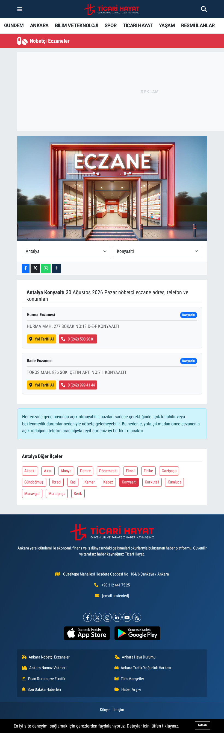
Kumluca (174, 482)
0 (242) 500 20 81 (81, 339)
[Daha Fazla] (56, 268)
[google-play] (137, 633)
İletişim (118, 709)
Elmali (130, 470)
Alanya (66, 470)
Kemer (89, 482)
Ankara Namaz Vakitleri (47, 667)
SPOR (111, 25)
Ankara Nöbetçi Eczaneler (49, 657)
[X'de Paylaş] (35, 268)
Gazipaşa (169, 470)
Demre (85, 470)
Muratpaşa (56, 493)
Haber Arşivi (131, 689)
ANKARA (39, 25)
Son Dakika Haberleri (44, 689)
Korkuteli (152, 482)
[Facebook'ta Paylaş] (26, 268)
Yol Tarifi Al (44, 339)
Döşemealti (108, 470)
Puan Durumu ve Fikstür (47, 678)
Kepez (108, 482)
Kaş (73, 482)
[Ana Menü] (19, 9)
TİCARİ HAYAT (138, 25)
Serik (78, 493)
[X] (97, 617)
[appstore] (87, 633)
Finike (148, 470)
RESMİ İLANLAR (197, 25)
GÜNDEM (13, 25)
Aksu (48, 470)
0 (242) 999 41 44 (81, 385)
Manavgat (32, 493)
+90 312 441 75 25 (116, 585)
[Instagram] (107, 617)
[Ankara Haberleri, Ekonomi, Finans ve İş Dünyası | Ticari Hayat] (111, 9)
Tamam (202, 725)
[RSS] (136, 617)
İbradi (56, 482)
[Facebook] (87, 617)
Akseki (29, 470)
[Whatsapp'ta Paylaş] (46, 268)
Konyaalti (129, 482)
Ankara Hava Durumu (138, 657)
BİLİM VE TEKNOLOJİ (76, 25)
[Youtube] (126, 617)
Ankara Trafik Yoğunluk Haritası (146, 667)
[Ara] (204, 9)
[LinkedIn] (117, 617)
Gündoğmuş (33, 482)
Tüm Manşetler (132, 678)
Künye (105, 709)
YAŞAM (167, 25)
